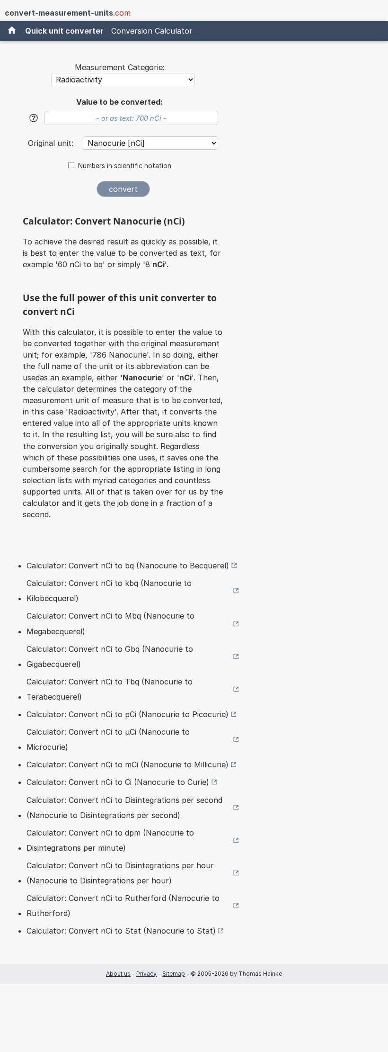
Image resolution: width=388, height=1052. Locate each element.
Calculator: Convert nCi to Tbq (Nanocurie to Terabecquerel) (109, 689)
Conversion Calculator (152, 31)
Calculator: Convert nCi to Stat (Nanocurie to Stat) (121, 930)
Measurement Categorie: (120, 67)
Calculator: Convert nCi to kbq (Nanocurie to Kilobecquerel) (109, 590)
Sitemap (173, 973)
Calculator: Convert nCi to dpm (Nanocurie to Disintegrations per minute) (110, 840)
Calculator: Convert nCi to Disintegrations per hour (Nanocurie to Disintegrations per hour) (120, 873)
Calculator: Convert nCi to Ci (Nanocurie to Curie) (117, 782)
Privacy (146, 973)
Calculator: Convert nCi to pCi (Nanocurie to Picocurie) (127, 714)
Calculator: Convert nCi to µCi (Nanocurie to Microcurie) (108, 739)
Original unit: (52, 143)
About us (118, 973)
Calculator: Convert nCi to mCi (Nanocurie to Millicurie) (127, 764)
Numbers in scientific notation (124, 166)
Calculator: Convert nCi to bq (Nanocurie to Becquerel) (127, 565)
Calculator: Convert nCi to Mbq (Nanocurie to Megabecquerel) (110, 623)
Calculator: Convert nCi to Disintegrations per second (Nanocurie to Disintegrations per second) (124, 807)
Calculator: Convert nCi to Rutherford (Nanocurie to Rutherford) (123, 905)
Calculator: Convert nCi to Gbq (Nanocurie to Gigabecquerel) (109, 656)
